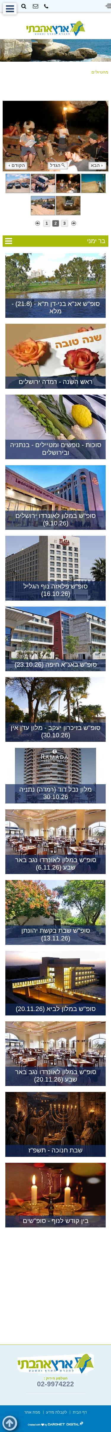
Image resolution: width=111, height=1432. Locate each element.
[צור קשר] (35, 6)
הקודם (18, 165)
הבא (95, 165)
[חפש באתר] (23, 6)
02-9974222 (55, 1384)
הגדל (55, 165)
